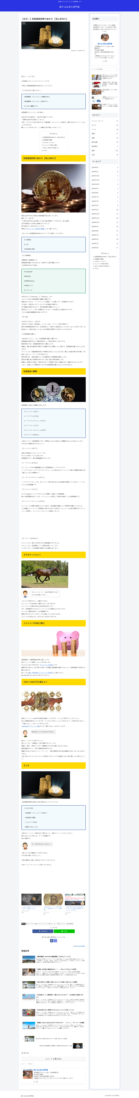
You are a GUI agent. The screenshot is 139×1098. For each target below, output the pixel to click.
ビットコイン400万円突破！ (36, 229)
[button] (116, 69)
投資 (24, 923)
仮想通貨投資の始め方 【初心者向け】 (54, 137)
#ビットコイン (53, 923)
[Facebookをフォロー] (51, 940)
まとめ (45, 150)
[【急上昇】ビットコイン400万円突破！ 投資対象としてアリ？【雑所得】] (53, 899)
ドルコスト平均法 (47, 665)
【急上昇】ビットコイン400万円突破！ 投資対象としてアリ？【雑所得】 (53, 908)
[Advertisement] (53, 64)
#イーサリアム (31, 923)
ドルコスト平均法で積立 (50, 145)
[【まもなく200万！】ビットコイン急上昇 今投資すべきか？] (31, 899)
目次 (51, 133)
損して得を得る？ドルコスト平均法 (40, 673)
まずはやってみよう (49, 142)
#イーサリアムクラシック (42, 923)
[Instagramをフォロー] (55, 940)
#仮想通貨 (70, 923)
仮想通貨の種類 (47, 140)
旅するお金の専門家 (41, 1070)
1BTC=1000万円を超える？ (51, 148)
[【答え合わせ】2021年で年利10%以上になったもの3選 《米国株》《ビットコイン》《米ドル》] (75, 899)
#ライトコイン (62, 923)
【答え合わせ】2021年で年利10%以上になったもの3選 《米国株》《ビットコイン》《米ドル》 (75, 908)
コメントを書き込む (53, 1059)
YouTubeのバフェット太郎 (30, 726)
